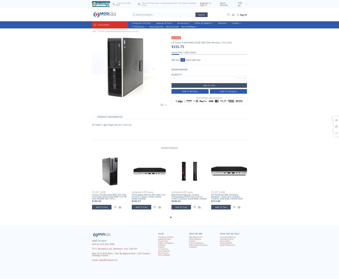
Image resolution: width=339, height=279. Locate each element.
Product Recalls (226, 243)
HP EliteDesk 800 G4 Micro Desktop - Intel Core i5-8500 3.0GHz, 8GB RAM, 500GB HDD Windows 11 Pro (227, 198)
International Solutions (198, 245)
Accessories (163, 241)
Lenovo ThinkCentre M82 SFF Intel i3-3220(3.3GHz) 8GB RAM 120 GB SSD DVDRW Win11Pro (109, 197)
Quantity (176, 75)
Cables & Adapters (165, 243)
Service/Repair (164, 255)
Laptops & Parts (164, 239)
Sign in (203, 5)
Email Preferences (227, 245)
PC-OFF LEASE (99, 192)
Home (94, 31)
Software (162, 245)
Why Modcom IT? (196, 237)
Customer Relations (228, 237)
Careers (192, 241)
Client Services (224, 4)
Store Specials (164, 251)
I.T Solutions (163, 249)
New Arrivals (163, 253)
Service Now (225, 241)
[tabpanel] (189, 184)
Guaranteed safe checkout (209, 98)
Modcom (105, 15)
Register (204, 3)
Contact (161, 247)
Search (201, 14)
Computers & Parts (166, 237)
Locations (193, 247)
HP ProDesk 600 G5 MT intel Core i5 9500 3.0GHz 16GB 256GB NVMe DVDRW (149, 197)
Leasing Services (227, 239)
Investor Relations (196, 243)
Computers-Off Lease (142, 192)
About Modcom (195, 239)
